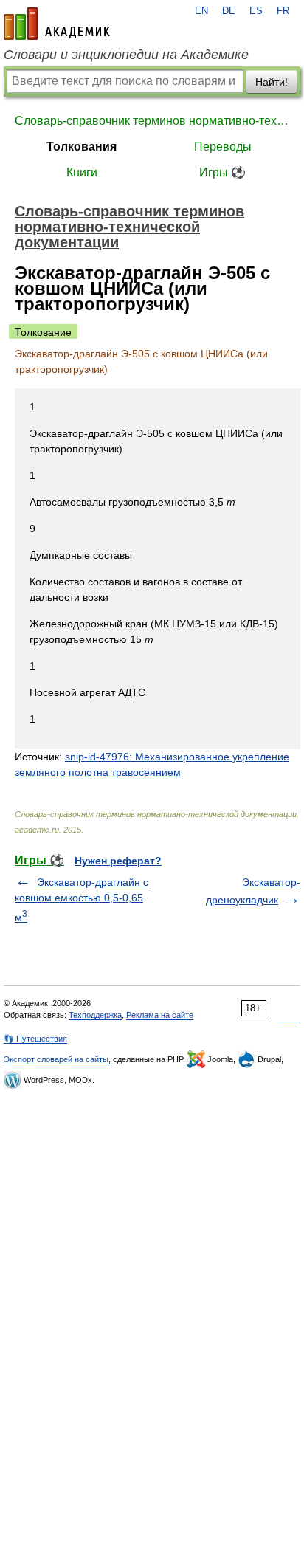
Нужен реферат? (118, 861)
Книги (81, 172)
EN (201, 11)
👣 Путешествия (35, 1038)
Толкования (81, 146)
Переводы (223, 146)
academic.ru (57, 23)
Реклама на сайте (159, 1015)
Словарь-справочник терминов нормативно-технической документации (152, 120)
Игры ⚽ (222, 172)
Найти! (271, 82)
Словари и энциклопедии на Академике (126, 54)
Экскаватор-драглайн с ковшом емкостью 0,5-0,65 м (81, 899)
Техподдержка (95, 1015)
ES (256, 11)
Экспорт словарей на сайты (56, 1059)
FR (283, 11)
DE (228, 11)
